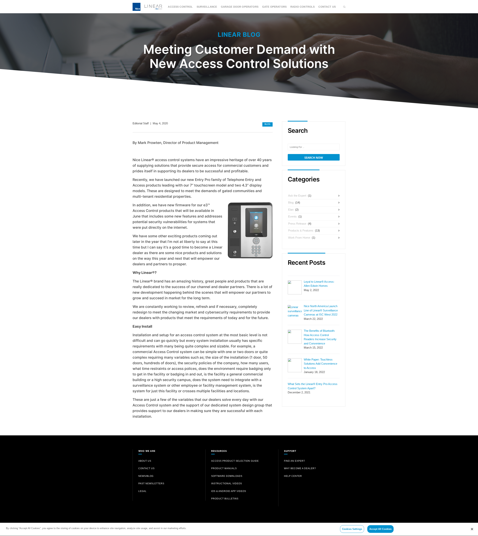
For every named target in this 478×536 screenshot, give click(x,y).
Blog (267, 124)
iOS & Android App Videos (228, 491)
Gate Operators (274, 6)
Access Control (180, 6)
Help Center (293, 476)
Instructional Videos (226, 483)
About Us (144, 461)
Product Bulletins (224, 498)
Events (292, 216)
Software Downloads (226, 476)
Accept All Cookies (380, 529)
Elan (291, 209)
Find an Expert (294, 461)
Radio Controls (302, 6)
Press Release (297, 223)
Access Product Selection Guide (235, 461)
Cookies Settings (352, 529)
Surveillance (207, 6)
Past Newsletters (151, 483)
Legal (142, 491)
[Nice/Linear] (147, 6)
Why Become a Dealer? (300, 468)
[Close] (472, 529)
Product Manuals (224, 468)
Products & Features (300, 230)
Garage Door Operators (239, 6)
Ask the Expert (297, 195)
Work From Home (299, 237)
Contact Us (327, 6)
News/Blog (145, 476)
